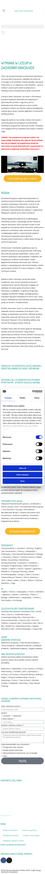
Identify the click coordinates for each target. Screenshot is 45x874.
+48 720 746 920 (8, 2)
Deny (22, 481)
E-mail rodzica (7, 719)
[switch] (39, 444)
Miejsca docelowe (10, 830)
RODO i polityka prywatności (13, 844)
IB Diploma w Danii (10, 835)
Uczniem (6, 716)
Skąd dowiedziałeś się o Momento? (15, 744)
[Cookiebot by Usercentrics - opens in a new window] (32, 391)
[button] (22, 26)
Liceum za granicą (29, 830)
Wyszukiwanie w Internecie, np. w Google (20, 753)
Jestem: (4, 713)
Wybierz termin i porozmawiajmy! (28, 776)
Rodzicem (17, 716)
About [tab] (36, 398)
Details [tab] (22, 398)
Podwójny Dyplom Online (13, 840)
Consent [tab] (8, 398)
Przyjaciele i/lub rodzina (13, 747)
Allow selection (22, 475)
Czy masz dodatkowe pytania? (13, 732)
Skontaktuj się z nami (25, 2)
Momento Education (10, 803)
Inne (5, 756)
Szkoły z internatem (31, 835)
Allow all (22, 468)
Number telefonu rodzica (11, 725)
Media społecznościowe (12, 750)
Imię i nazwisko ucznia (10, 706)
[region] (22, 46)
